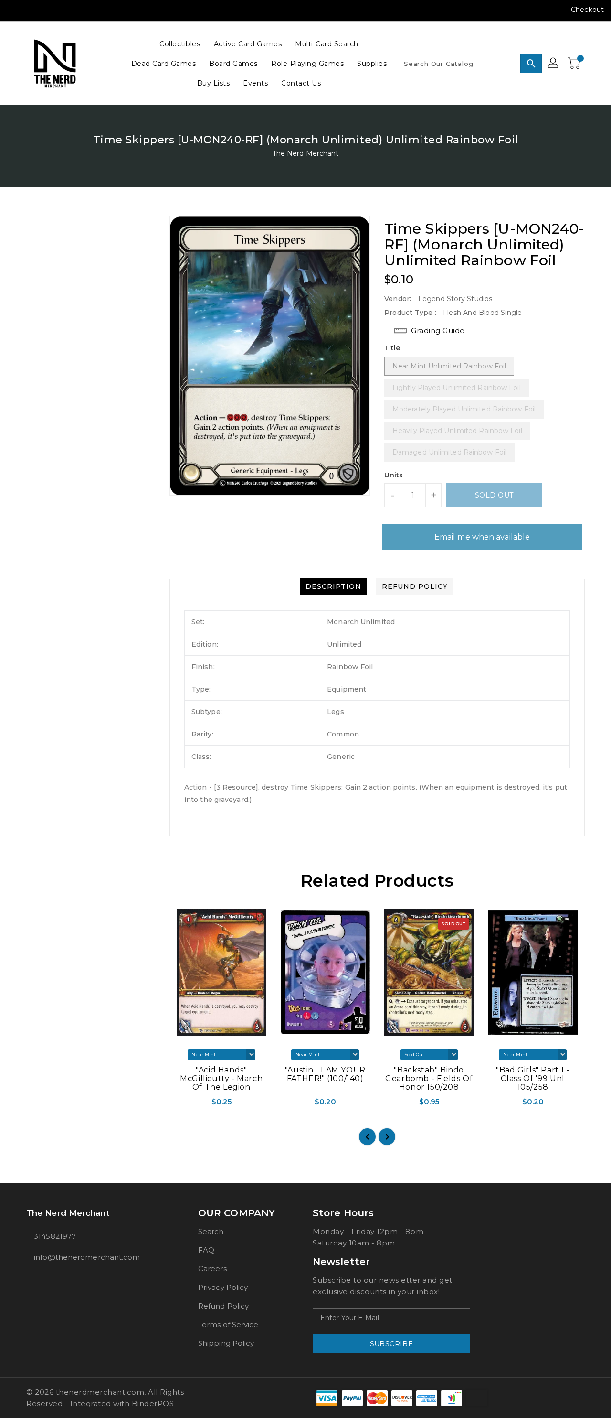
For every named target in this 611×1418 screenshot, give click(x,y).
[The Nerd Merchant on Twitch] (88, 9)
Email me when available (482, 536)
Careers (212, 1268)
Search (211, 1231)
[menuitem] (180, 44)
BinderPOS (153, 1403)
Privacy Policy (223, 1287)
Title (392, 348)
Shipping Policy (226, 1343)
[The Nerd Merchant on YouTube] (51, 9)
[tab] (333, 586)
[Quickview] (177, 1104)
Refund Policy (223, 1305)
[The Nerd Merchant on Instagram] (33, 9)
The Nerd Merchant (306, 153)
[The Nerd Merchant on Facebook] (15, 9)
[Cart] (575, 63)
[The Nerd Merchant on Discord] (70, 9)
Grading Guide (438, 330)
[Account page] (553, 63)
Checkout (587, 9)
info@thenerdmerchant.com (87, 1257)
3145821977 (55, 1236)
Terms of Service (228, 1324)
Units (393, 475)
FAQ (206, 1250)
